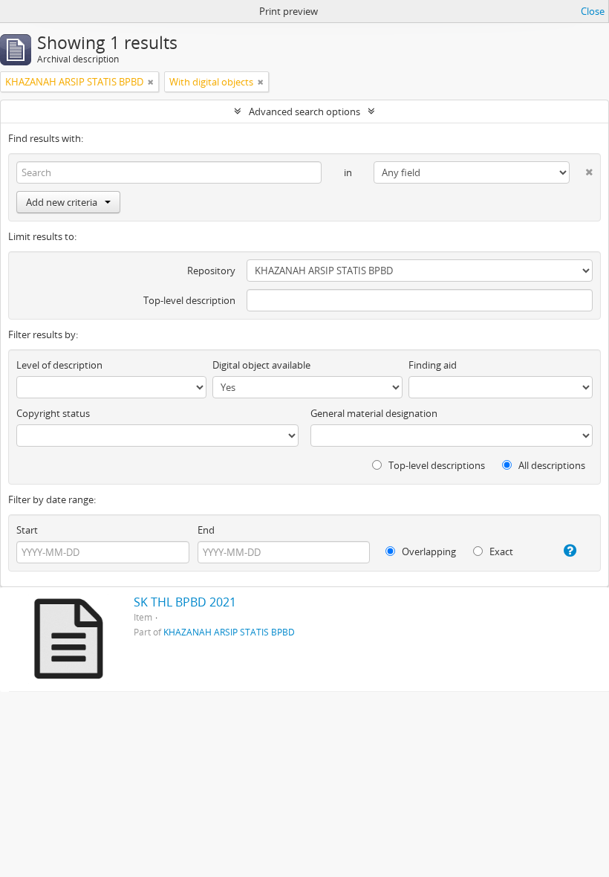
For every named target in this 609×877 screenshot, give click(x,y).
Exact (500, 551)
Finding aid (432, 365)
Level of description (59, 365)
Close (593, 11)
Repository (211, 270)
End (206, 530)
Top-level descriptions (435, 465)
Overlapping (428, 551)
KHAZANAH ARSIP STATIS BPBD (229, 632)
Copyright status (53, 413)
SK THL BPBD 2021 (185, 602)
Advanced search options (304, 111)
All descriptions (550, 465)
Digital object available (261, 365)
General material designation (373, 413)
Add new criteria (61, 202)
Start (27, 530)
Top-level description (189, 300)
